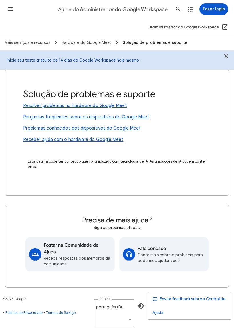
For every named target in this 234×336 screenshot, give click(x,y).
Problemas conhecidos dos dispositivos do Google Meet (82, 128)
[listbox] (114, 313)
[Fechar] (226, 57)
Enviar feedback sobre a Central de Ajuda (188, 305)
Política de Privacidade (24, 312)
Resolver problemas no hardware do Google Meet (75, 105)
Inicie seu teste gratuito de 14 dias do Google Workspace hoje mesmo (73, 60)
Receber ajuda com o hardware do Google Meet (73, 139)
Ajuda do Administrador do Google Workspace (113, 9)
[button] (10, 9)
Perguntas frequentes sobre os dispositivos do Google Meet (86, 117)
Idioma (105, 299)
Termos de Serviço (61, 312)
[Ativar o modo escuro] (141, 306)
